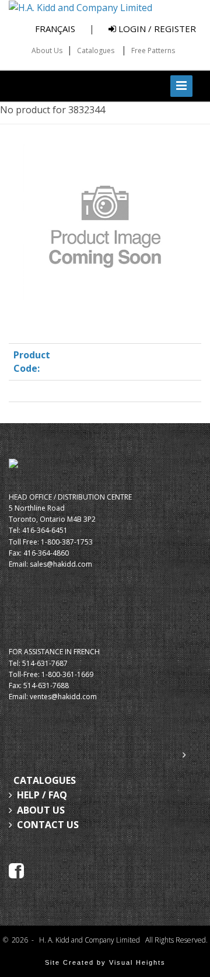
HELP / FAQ (42, 794)
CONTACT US (48, 824)
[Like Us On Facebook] (16, 869)
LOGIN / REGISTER (156, 28)
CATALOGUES (44, 780)
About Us (47, 50)
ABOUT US (41, 810)
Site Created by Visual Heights (105, 962)
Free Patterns (153, 50)
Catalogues (95, 50)
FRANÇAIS (55, 28)
